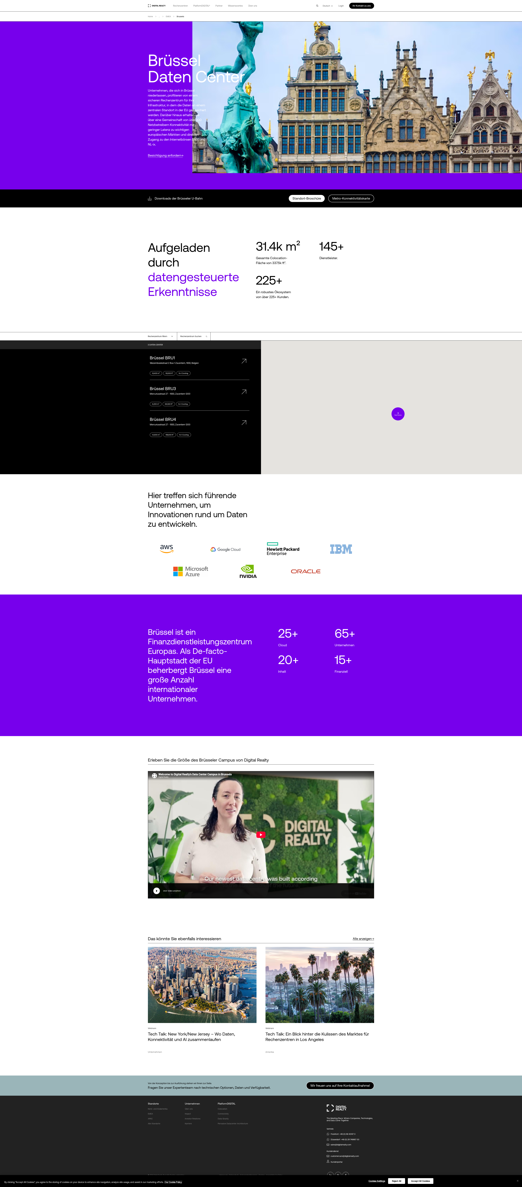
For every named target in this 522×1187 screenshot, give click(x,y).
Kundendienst (333, 1151)
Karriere (188, 1123)
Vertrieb (330, 1129)
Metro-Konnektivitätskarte (351, 198)
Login (341, 5)
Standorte (153, 1103)
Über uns (252, 5)
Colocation (222, 1109)
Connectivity (223, 1114)
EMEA (150, 1114)
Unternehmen (192, 1103)
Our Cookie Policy (173, 1182)
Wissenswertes (235, 5)
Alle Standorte (154, 1123)
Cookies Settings (377, 1181)
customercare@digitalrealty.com (345, 1156)
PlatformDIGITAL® (201, 5)
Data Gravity (223, 1119)
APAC (150, 1119)
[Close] (518, 1181)
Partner (219, 5)
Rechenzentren (180, 5)
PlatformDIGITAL (226, 1103)
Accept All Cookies (420, 1181)
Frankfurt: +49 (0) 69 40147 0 (343, 1134)
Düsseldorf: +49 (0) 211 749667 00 (345, 1139)
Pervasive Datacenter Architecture (233, 1123)
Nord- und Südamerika (157, 1109)
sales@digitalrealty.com (341, 1145)
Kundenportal (336, 1162)
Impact (188, 1114)
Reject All (396, 1181)
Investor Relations (192, 1119)
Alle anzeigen (362, 939)
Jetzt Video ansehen (172, 891)
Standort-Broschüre (307, 198)
